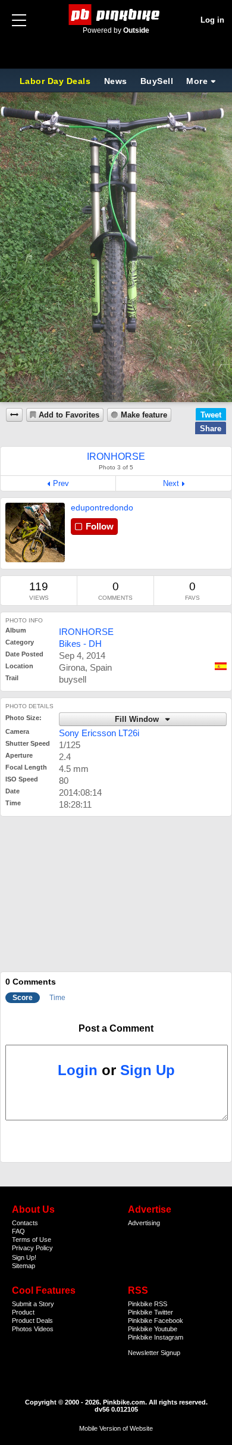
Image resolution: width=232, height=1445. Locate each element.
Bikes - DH (80, 644)
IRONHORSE (86, 632)
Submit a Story (33, 1303)
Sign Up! (24, 1257)
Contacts (25, 1222)
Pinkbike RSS (147, 1303)
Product (23, 1312)
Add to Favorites (69, 415)
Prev (61, 483)
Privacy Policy (32, 1247)
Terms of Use (31, 1239)
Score (22, 998)
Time (57, 998)
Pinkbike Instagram (155, 1337)
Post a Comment (116, 1028)
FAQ (18, 1231)
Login (78, 1070)
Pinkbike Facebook (155, 1320)
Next (171, 483)
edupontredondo (102, 507)
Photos (22, 1328)
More (197, 81)
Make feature (144, 415)
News (115, 81)
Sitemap (23, 1265)
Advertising (144, 1222)
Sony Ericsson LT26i (99, 733)
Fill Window (138, 719)
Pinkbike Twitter (150, 1312)
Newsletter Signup (154, 1352)
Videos (44, 1328)
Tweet (210, 414)
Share (210, 428)
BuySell (157, 81)
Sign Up (147, 1070)
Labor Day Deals (56, 81)
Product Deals (32, 1320)
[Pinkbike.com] (116, 14)
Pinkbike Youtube (152, 1328)
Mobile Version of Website (116, 1428)
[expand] (14, 415)
